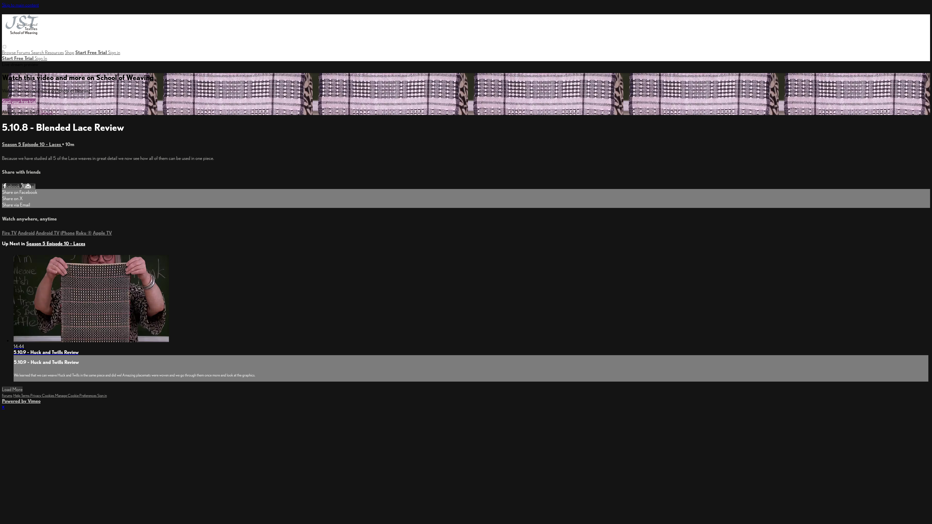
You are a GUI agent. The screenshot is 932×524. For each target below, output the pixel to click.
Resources (54, 52)
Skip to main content (20, 5)
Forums (24, 52)
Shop (69, 52)
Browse (9, 52)
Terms (25, 395)
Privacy (36, 395)
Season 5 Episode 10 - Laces (32, 144)
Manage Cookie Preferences (76, 395)
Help (17, 395)
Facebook (11, 186)
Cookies (48, 395)
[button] (4, 46)
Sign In (41, 58)
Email (30, 186)
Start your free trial (19, 101)
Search (38, 52)
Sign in (114, 52)
